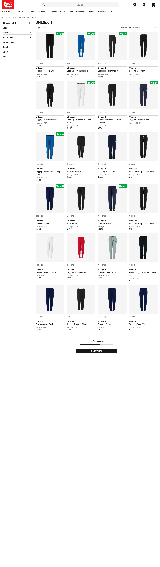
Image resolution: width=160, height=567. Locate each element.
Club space (80, 12)
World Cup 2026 (8, 12)
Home (4, 17)
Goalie (62, 12)
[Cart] (153, 4)
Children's (41, 12)
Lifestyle (91, 12)
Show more (97, 351)
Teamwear (53, 12)
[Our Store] (134, 4)
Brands (112, 12)
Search (80, 4)
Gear (71, 12)
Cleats (20, 12)
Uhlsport (39, 68)
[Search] (43, 4)
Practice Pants (24, 17)
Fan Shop (30, 12)
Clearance (102, 12)
